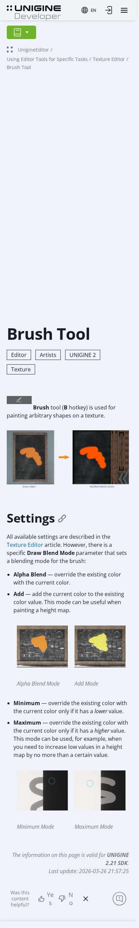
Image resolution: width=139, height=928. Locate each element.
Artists (48, 355)
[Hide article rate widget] (85, 898)
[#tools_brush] (62, 518)
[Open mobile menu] (124, 10)
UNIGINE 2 (83, 355)
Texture (21, 369)
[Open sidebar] (21, 32)
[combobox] (89, 10)
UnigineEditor (33, 49)
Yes (50, 899)
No (70, 899)
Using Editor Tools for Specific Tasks (47, 59)
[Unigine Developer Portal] (34, 12)
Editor (19, 355)
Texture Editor (109, 59)
